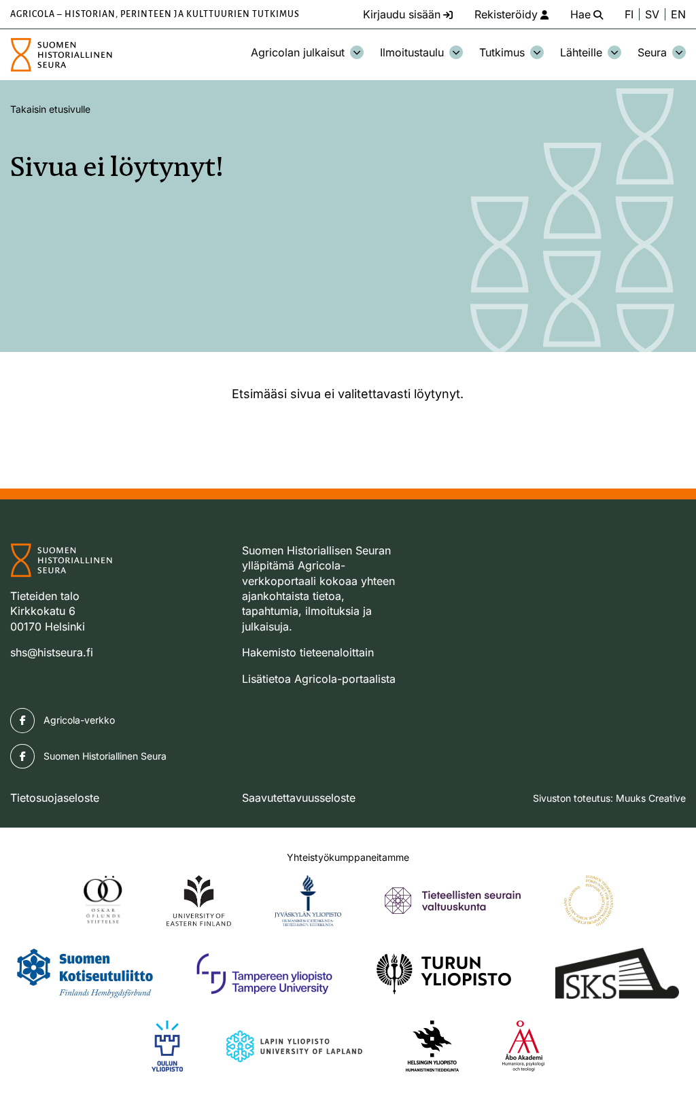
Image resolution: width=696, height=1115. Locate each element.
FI (629, 14)
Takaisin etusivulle (50, 109)
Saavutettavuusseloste (298, 797)
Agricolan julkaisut (298, 52)
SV (652, 14)
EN (678, 14)
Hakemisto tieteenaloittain (308, 652)
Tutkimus (502, 52)
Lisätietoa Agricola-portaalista (319, 679)
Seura (652, 52)
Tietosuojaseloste (54, 797)
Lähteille (581, 52)
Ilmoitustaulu (412, 52)
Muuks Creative (651, 798)
